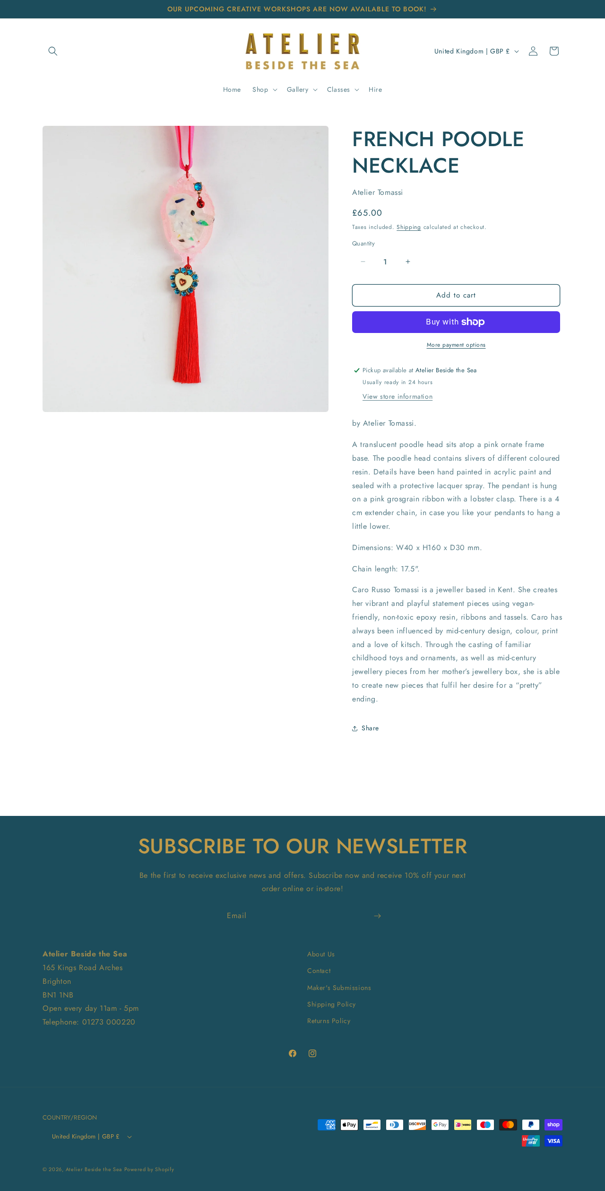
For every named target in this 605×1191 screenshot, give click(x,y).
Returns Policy (328, 1020)
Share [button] (370, 728)
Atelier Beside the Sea (94, 1169)
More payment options (456, 345)
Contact (318, 970)
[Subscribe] (377, 916)
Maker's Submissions (339, 987)
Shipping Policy (331, 1004)
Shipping (409, 227)
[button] (53, 51)
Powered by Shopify (149, 1169)
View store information (397, 396)
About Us (321, 954)
